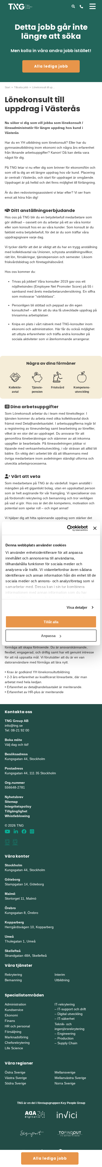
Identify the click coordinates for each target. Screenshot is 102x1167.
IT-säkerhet (65, 1018)
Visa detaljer (77, 607)
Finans (10, 1021)
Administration (15, 1004)
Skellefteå (13, 951)
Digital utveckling (70, 1014)
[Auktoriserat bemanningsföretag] (7, 842)
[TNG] (20, 6)
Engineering (66, 1033)
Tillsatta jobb (21, 87)
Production (65, 1038)
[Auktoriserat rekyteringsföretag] (15, 842)
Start (7, 87)
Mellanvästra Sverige (70, 1078)
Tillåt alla (51, 622)
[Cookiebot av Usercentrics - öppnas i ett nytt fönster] (67, 528)
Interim (60, 974)
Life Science (14, 1048)
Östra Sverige (15, 1072)
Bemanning (13, 980)
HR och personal (17, 1026)
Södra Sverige (15, 1083)
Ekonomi (11, 1015)
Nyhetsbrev (14, 797)
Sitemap (11, 802)
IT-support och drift (71, 1009)
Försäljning (13, 1032)
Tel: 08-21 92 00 (17, 730)
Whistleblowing (17, 816)
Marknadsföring (16, 1037)
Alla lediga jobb (51, 66)
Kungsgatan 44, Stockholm (25, 759)
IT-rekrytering (65, 1004)
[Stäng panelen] (95, 528)
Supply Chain (67, 1043)
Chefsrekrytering (17, 1042)
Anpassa (48, 636)
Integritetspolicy (18, 806)
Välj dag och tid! (17, 744)
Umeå (9, 936)
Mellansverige (65, 1072)
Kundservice (14, 1010)
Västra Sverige (16, 1078)
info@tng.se (14, 725)
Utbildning (62, 980)
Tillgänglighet (16, 811)
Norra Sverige (65, 1083)
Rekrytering (13, 974)
